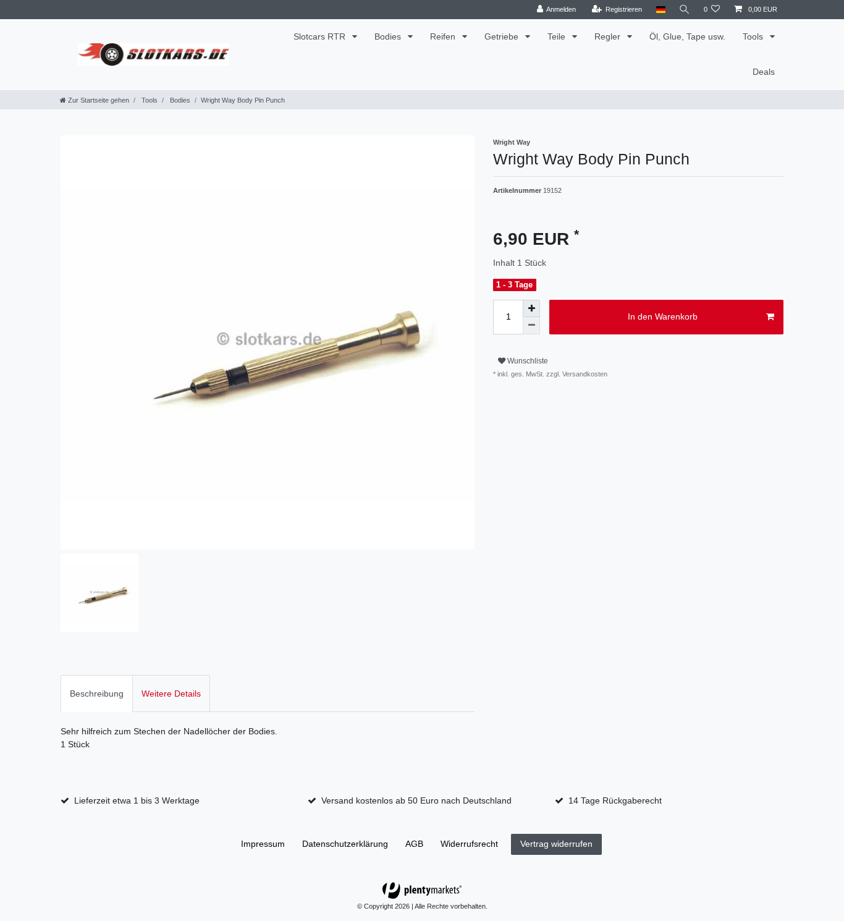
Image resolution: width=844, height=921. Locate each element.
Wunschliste (526, 361)
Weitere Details (171, 693)
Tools (754, 36)
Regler (608, 36)
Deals (764, 72)
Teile (557, 36)
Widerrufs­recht (469, 844)
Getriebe (502, 36)
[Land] (660, 9)
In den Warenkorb (663, 316)
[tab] (97, 693)
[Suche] (684, 9)
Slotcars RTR (320, 36)
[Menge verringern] (531, 325)
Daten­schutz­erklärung (345, 844)
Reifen (444, 36)
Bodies (388, 36)
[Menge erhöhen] (531, 308)
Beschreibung (97, 693)
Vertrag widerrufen (556, 844)
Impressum (263, 844)
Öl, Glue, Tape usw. (687, 36)
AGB (414, 844)
